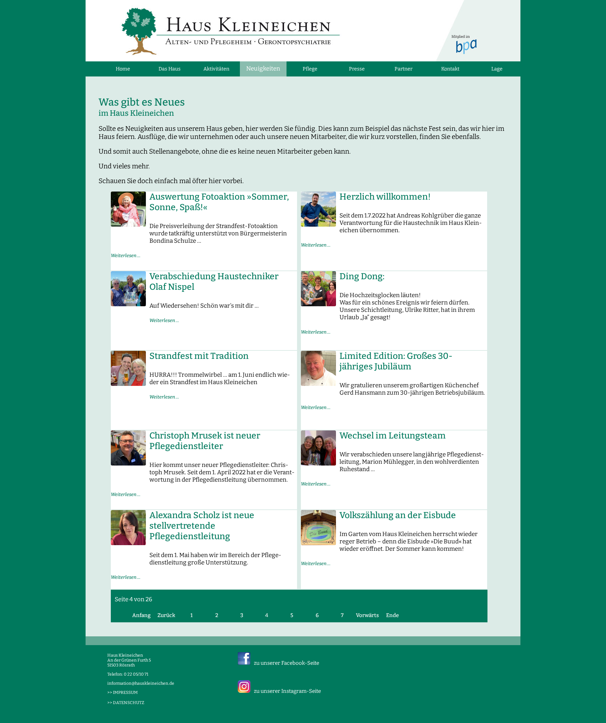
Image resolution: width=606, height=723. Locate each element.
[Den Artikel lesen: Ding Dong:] (318, 304)
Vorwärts (367, 615)
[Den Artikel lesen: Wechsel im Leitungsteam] (318, 463)
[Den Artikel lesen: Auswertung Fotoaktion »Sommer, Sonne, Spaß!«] (128, 224)
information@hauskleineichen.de (140, 683)
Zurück (166, 615)
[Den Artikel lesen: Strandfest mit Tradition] (128, 384)
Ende (392, 615)
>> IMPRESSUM (122, 692)
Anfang (141, 615)
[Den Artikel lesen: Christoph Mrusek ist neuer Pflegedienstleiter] (128, 463)
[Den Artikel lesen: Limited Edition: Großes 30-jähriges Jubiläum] (318, 384)
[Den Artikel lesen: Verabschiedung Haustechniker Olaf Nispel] (128, 304)
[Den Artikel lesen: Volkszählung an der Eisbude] (318, 543)
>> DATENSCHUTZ (125, 702)
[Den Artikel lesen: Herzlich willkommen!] (318, 224)
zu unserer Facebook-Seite (286, 663)
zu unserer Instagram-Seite (287, 691)
